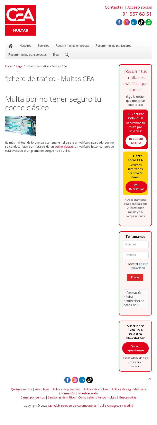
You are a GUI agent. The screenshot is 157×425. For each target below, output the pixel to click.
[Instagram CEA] (126, 22)
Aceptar (138, 266)
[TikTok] (141, 22)
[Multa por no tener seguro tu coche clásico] (59, 126)
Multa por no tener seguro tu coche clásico (53, 103)
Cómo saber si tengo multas (97, 397)
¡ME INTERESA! (136, 187)
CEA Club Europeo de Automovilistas (72, 405)
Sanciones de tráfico (61, 397)
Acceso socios (139, 7)
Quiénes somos (21, 389)
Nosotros (25, 45)
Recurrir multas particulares (113, 45)
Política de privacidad (66, 389)
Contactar (114, 7)
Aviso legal (42, 389)
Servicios (43, 45)
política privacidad (139, 266)
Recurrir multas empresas (72, 45)
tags (19, 66)
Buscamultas (127, 397)
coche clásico (64, 146)
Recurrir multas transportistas (27, 54)
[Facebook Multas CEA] (119, 22)
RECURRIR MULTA (136, 141)
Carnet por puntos (33, 397)
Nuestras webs (88, 393)
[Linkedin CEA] (134, 22)
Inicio (8, 66)
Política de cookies (96, 389)
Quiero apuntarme (135, 348)
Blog (56, 54)
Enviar (135, 277)
